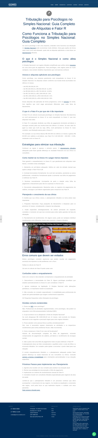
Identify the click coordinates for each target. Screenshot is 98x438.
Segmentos (53, 412)
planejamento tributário (68, 148)
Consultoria (53, 414)
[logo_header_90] (12, 4)
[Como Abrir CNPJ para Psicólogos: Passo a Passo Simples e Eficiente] (1, 219)
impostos (73, 65)
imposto (66, 101)
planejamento (26, 52)
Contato (52, 416)
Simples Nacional (30, 48)
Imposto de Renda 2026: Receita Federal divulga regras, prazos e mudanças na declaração (81, 429)
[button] (94, 434)
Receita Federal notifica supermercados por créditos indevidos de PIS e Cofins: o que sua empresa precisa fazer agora (81, 424)
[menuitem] (52, 4)
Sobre (52, 410)
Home (52, 408)
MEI (32, 306)
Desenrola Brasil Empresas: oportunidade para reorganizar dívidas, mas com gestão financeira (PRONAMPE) (81, 414)
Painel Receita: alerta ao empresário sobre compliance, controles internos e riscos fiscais (81, 410)
